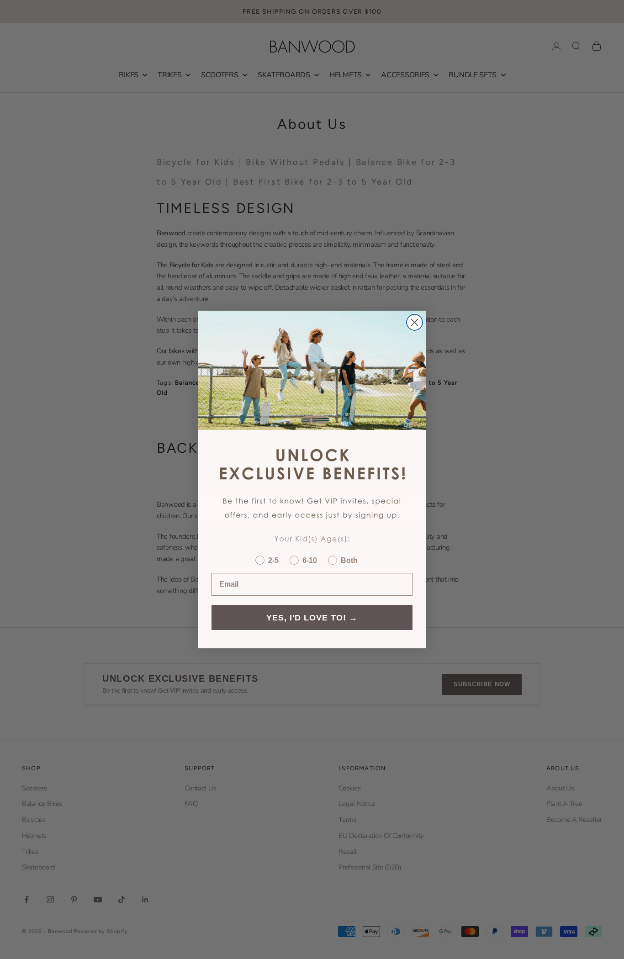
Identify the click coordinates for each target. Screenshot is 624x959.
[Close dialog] (415, 322)
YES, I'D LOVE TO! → (312, 617)
